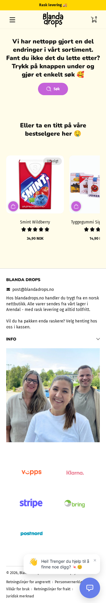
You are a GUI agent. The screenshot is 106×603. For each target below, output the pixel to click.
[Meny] (12, 20)
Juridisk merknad (20, 596)
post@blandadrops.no (33, 289)
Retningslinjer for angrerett (28, 582)
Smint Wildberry (35, 222)
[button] (93, 20)
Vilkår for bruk (17, 589)
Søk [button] (57, 89)
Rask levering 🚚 (53, 5)
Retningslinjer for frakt (52, 589)
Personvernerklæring (72, 582)
